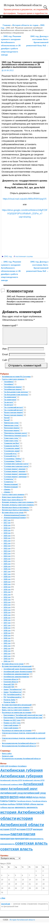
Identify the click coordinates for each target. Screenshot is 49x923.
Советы (4, 801)
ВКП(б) (4, 797)
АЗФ (2, 766)
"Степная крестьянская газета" (16, 464)
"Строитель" (9, 479)
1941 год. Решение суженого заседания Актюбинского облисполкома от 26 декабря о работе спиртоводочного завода (11, 45)
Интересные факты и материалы (15, 507)
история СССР (8, 829)
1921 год (7, 541)
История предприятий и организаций (16, 666)
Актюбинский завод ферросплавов (18, 669)
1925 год (7, 561)
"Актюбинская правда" (13, 387)
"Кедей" (7, 418)
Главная (6, 25)
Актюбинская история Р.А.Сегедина (16, 377)
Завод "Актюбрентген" (13, 689)
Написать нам (7, 756)
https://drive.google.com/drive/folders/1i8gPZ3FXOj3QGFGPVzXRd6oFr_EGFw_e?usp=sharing (25, 213)
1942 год (7, 648)
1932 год (7, 597)
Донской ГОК (9, 684)
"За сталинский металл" (14, 407)
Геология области (11, 679)
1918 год (7, 525)
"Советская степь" (11, 438)
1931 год (7, 592)
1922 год (7, 546)
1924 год (7, 556)
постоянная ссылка (24, 256)
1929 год (7, 582)
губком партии (36, 804)
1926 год (7, 566)
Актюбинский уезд (11, 792)
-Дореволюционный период (15, 515)
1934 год (7, 607)
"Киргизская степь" (11, 423)
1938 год (7, 628)
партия (16, 834)
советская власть (31, 843)
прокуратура (7, 838)
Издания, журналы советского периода (18, 502)
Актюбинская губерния (21, 770)
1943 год (7, 654)
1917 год (7, 520)
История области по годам (25, 25)
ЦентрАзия (5, 904)
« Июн (2, 898)
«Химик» (7, 489)
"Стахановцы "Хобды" (13, 459)
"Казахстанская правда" (13, 412)
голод (19, 804)
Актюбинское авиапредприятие (16, 674)
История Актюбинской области (23, 5)
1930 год (7, 587)
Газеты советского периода (13, 379)
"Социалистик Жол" (12, 443)
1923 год (7, 551)
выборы (4, 804)
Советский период (11, 725)
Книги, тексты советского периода (16, 707)
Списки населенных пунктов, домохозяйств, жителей (23, 733)
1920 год (7, 536)
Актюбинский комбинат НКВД (11, 784)
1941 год (8, 256)
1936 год (7, 618)
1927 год (7, 571)
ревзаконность (36, 839)
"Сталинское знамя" (12, 448)
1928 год (7, 577)
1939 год (7, 633)
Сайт (4, 360)
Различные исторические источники (16, 713)
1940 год (7, 638)
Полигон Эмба (9, 700)
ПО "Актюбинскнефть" (13, 695)
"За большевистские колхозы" (16, 392)
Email (5, 354)
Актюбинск (12, 766)
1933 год (7, 602)
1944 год (7, 659)
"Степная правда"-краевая (14, 469)
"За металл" (9, 402)
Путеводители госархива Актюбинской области (21, 759)
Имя (4, 349)
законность (20, 807)
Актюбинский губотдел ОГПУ (11, 780)
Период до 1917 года (12, 720)
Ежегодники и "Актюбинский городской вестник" (23, 715)
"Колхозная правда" (12, 428)
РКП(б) (35, 797)
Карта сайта (7, 753)
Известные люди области (12, 497)
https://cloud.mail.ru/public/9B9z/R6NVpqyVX (25, 199)
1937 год (7, 623)
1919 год (7, 530)
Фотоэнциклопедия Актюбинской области (19, 743)
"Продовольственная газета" (15, 433)
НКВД (22, 797)
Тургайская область (24, 801)
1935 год (7, 612)
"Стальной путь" (10, 454)
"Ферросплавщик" (11, 484)
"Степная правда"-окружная (15, 474)
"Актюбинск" (9, 382)
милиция (38, 829)
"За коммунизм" (10, 397)
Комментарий (9, 325)
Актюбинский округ (23, 788)
